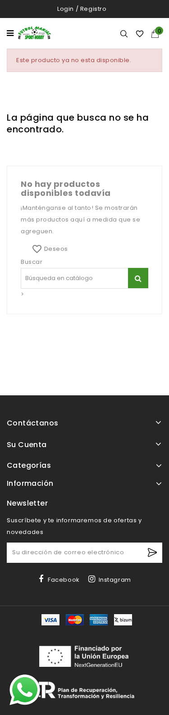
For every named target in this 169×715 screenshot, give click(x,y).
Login (65, 9)
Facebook (64, 579)
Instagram (115, 579)
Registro (93, 9)
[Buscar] (138, 278)
